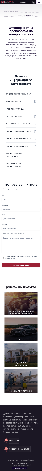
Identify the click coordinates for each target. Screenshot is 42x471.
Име (3, 196)
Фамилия (5, 205)
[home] (8, 2)
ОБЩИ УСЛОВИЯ (13, 460)
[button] (33, 2)
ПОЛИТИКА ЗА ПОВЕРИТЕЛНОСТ (21, 463)
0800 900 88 (14, 441)
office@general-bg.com (19, 449)
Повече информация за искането (13, 234)
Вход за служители (19, 468)
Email (3, 215)
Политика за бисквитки (27, 460)
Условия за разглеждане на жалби (21, 465)
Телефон (4, 224)
